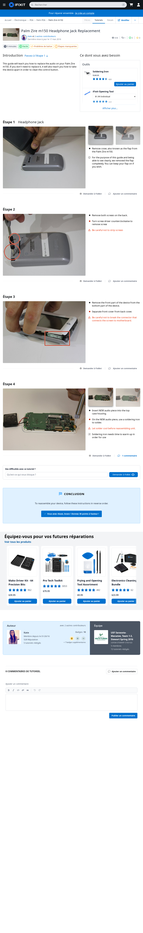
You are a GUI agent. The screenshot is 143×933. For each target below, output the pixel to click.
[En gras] (8, 690)
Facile (25, 46)
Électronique (20, 20)
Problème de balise (43, 46)
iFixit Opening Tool (103, 91)
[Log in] (138, 5)
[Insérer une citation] (27, 690)
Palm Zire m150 (55, 20)
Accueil (8, 20)
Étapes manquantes (67, 46)
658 (116, 37)
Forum (110, 20)
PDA (31, 20)
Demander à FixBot (92, 193)
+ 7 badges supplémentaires (75, 642)
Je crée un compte (84, 13)
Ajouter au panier (125, 84)
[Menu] (4, 4)
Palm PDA (40, 20)
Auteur (11, 625)
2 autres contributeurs (45, 36)
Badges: (80, 632)
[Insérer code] (18, 690)
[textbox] (71, 702)
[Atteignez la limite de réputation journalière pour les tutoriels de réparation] (72, 638)
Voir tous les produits (17, 541)
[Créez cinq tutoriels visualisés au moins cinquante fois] (83, 638)
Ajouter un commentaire (122, 205)
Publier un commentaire (123, 715)
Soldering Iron (101, 71)
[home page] (17, 4)
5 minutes (11, 46)
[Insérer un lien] (23, 690)
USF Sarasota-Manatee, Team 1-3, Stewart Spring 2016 (122, 636)
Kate (30, 36)
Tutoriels (99, 20)
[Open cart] (131, 5)
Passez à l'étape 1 (35, 55)
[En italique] (13, 690)
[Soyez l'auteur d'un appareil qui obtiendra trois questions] (77, 638)
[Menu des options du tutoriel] (135, 20)
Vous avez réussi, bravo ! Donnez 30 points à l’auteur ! (73, 513)
